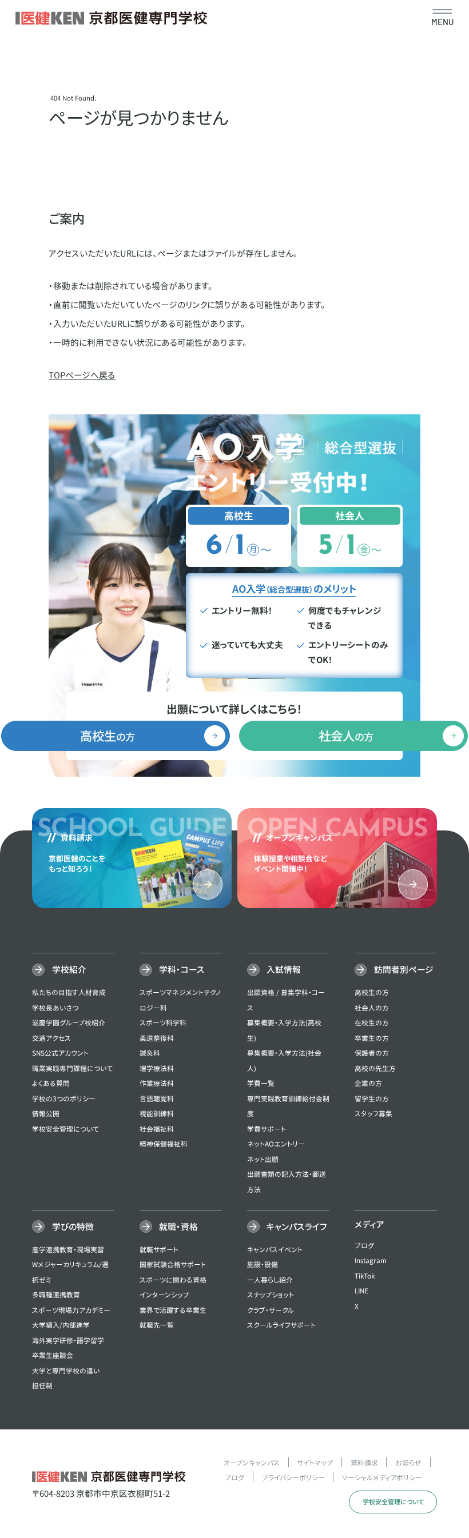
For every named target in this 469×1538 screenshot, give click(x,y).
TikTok (365, 1275)
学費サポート (266, 1128)
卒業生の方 (372, 1037)
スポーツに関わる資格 (173, 1279)
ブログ (364, 1245)
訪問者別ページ (404, 969)
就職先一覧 (157, 1324)
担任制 (42, 1385)
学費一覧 (261, 1083)
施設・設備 (262, 1264)
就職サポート (159, 1249)
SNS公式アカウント (60, 1052)
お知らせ (408, 1462)
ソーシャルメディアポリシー (382, 1477)
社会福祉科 (157, 1128)
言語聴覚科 (157, 1098)
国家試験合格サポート (173, 1264)
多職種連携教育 (56, 1294)
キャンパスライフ (297, 1226)
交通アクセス (51, 1037)
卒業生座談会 (52, 1355)
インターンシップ (164, 1294)
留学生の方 (372, 1098)
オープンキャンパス (252, 1462)
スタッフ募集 (373, 1113)
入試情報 (284, 969)
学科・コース (182, 969)
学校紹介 (69, 969)
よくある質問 (51, 1083)
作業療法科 (157, 1083)
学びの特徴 (72, 1226)
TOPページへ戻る (82, 375)
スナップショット (270, 1294)
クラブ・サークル (270, 1310)
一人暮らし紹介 (270, 1279)
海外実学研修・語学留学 (68, 1340)
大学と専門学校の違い (66, 1370)
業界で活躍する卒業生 (173, 1310)
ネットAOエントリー (276, 1143)
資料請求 (364, 1462)
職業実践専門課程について (72, 1068)
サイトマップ (315, 1462)
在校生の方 (372, 1022)
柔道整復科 (157, 1037)
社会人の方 (372, 1007)
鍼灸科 (150, 1052)
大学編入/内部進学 (61, 1324)
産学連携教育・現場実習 (68, 1249)
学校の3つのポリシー (64, 1098)
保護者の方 (372, 1052)
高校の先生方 (375, 1068)
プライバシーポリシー (293, 1477)
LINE (361, 1290)
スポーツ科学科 (163, 1022)
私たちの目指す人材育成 (69, 992)
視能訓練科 (157, 1113)
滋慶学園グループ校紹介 (68, 1022)
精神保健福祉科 (164, 1143)
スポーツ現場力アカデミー (71, 1310)
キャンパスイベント (275, 1249)
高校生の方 (372, 992)
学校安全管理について (65, 1128)
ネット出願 (263, 1159)
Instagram (371, 1260)
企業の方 (368, 1083)
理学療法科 (157, 1068)
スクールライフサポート (281, 1324)
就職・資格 (178, 1226)
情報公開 (45, 1113)
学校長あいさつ (55, 1007)
